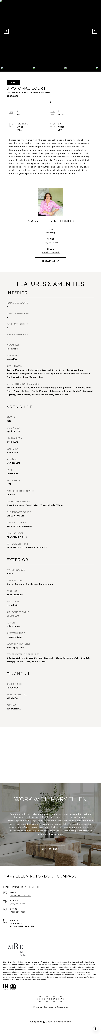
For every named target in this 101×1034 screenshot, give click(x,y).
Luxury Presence (58, 1007)
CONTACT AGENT (50, 261)
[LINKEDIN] (54, 999)
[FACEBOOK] (39, 999)
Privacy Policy (62, 1021)
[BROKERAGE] (61, 999)
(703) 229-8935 (17, 912)
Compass (64, 962)
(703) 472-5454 (50, 242)
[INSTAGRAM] (47, 999)
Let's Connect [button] (50, 849)
